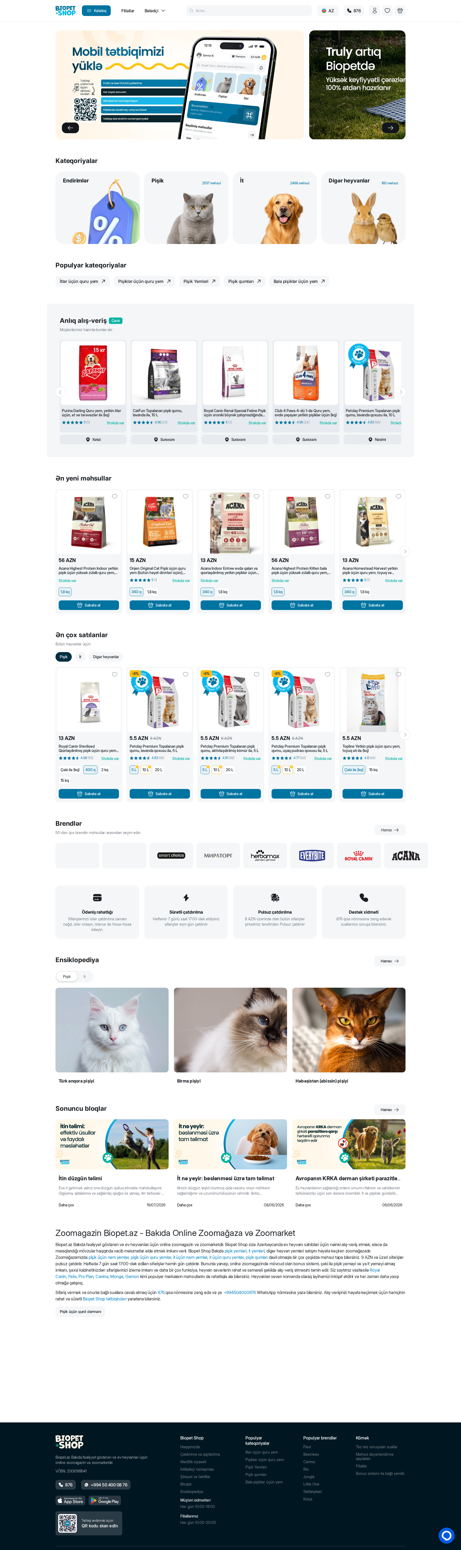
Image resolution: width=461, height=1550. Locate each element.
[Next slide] (390, 128)
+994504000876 (240, 1292)
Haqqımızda (190, 1447)
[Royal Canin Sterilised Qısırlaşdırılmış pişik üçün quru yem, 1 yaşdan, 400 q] (89, 700)
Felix (72, 1276)
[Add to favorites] (115, 496)
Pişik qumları (256, 1474)
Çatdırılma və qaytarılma (200, 1454)
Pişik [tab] (67, 976)
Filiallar (361, 1466)
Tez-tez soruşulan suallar (377, 1447)
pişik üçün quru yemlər (151, 1257)
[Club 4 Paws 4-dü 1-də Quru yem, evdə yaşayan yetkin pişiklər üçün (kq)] (306, 373)
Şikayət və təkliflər (195, 1477)
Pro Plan (85, 1276)
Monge (116, 1276)
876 (161, 1292)
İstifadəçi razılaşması (197, 1469)
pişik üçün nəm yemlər (109, 1257)
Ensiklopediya (191, 1492)
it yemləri (257, 1251)
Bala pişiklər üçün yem (264, 1482)
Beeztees (311, 1454)
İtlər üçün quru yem (261, 1452)
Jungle (309, 1477)
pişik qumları (257, 1257)
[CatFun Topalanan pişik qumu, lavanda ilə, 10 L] (164, 373)
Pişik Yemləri (256, 1467)
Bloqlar (186, 1484)
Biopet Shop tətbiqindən (104, 1298)
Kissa (307, 1499)
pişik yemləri (236, 1251)
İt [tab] (85, 976)
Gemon (132, 1276)
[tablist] (74, 976)
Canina (102, 1276)
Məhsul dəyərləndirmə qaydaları (375, 1456)
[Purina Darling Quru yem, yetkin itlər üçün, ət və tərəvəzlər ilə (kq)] (93, 373)
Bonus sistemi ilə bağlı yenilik (380, 1473)
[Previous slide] (70, 128)
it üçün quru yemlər (226, 1257)
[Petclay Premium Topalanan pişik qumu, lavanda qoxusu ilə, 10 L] (377, 373)
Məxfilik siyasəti (193, 1462)
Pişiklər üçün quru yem (264, 1460)
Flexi (307, 1447)
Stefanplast (312, 1492)
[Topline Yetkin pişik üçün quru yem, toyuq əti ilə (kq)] (372, 700)
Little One (311, 1484)
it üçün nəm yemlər (190, 1257)
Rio (306, 1469)
